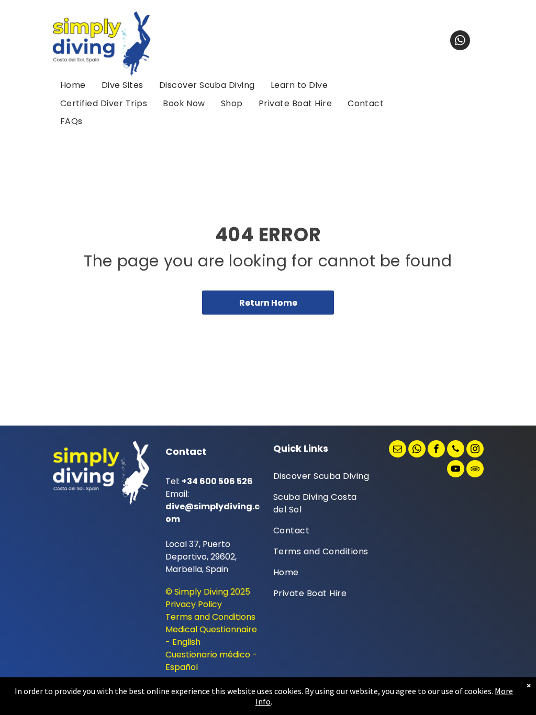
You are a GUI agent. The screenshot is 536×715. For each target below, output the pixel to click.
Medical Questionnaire (211, 629)
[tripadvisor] (475, 470)
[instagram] (475, 450)
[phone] (455, 450)
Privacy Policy (193, 604)
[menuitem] (73, 85)
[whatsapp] (460, 41)
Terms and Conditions (210, 617)
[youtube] (455, 470)
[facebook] (436, 450)
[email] (397, 450)
